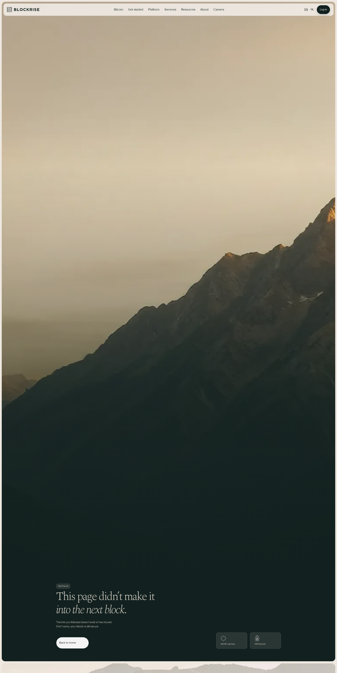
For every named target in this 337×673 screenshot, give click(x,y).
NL (312, 9)
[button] (135, 9)
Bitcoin (118, 9)
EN (306, 9)
